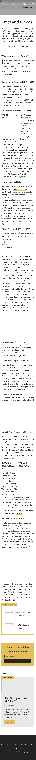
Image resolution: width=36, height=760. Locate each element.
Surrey (19, 513)
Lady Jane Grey (19, 189)
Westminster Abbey (10, 256)
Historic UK (14, 5)
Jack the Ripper (22, 625)
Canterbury (6, 177)
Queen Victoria (8, 394)
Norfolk (24, 97)
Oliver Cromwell (9, 229)
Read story (9, 722)
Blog (32, 745)
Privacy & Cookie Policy (22, 745)
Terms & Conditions (7, 745)
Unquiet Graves (22, 612)
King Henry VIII (16, 92)
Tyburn (26, 264)
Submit (18, 661)
